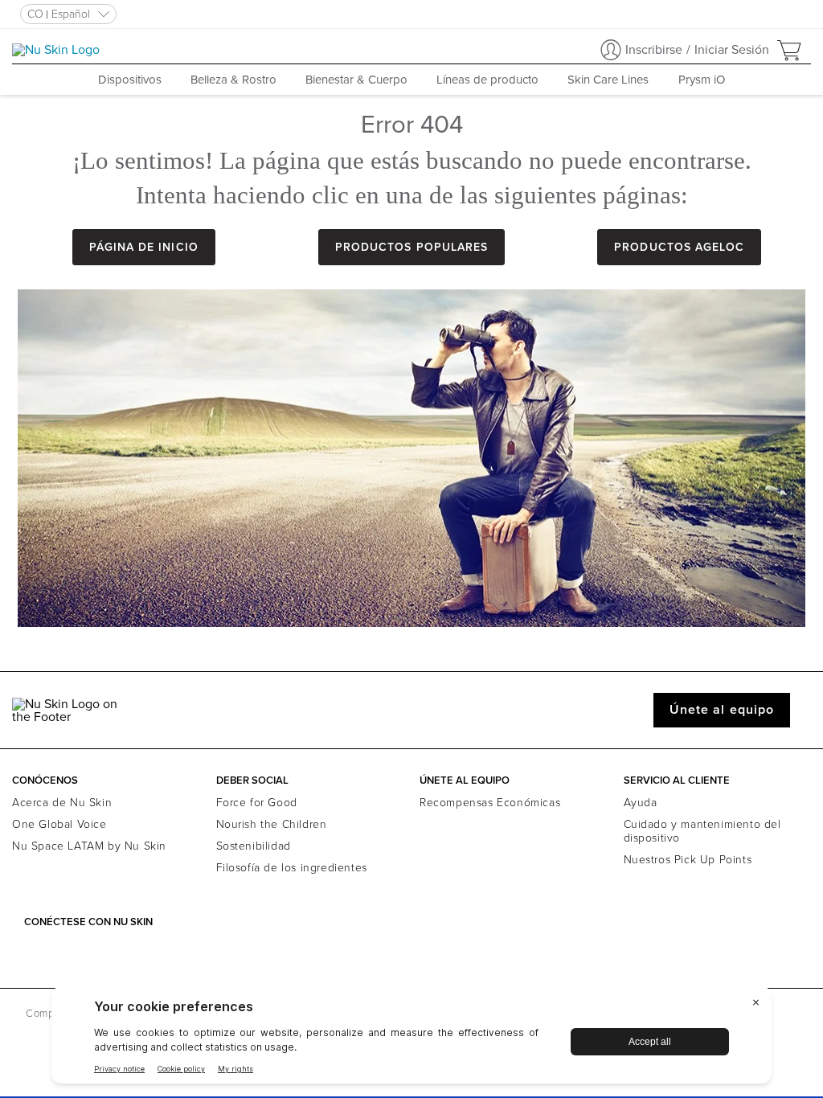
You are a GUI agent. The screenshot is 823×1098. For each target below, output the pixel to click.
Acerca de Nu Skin (62, 802)
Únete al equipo (721, 710)
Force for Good (256, 802)
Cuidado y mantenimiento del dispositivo (702, 831)
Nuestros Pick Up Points (688, 860)
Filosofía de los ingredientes (291, 868)
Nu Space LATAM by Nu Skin (89, 846)
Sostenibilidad (253, 846)
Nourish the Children (271, 824)
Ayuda (640, 802)
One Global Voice (59, 824)
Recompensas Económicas (490, 802)
